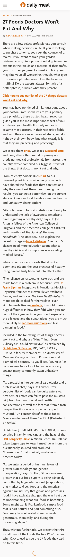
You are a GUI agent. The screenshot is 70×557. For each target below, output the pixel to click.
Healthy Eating (22, 15)
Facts (6, 15)
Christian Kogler (14, 35)
